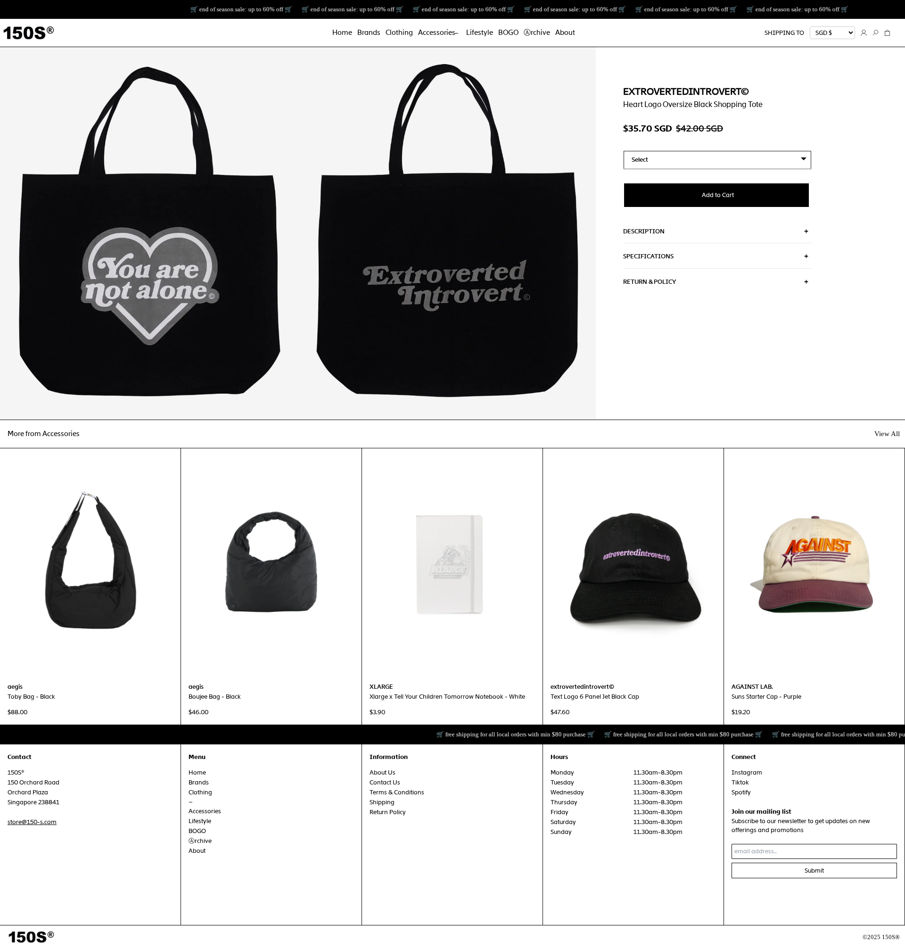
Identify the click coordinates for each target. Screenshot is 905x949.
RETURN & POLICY (649, 282)
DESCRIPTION (644, 231)
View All (887, 433)
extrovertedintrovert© (686, 91)
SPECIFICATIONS (648, 256)
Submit (814, 870)
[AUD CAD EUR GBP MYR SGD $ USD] (832, 33)
